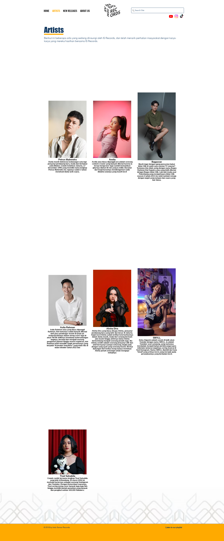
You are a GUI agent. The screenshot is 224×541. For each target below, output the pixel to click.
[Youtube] (171, 16)
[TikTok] (181, 16)
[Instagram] (176, 16)
